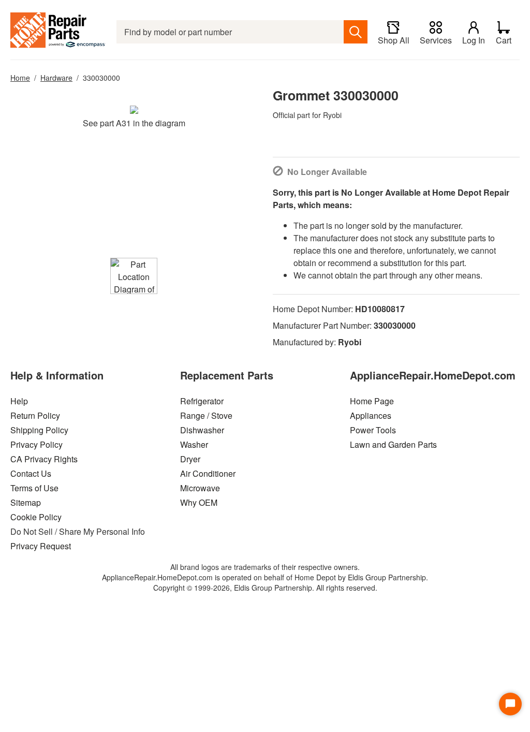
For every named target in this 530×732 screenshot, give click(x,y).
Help (19, 401)
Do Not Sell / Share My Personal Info (77, 531)
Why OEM (198, 502)
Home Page (372, 401)
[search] (355, 31)
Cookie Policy (36, 517)
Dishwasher (202, 430)
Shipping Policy (39, 430)
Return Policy (35, 415)
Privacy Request (40, 546)
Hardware (56, 78)
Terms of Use (34, 488)
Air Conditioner (207, 473)
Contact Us (30, 473)
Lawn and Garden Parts (393, 444)
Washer (194, 444)
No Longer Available (327, 172)
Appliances (370, 415)
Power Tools (373, 430)
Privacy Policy (36, 444)
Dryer (190, 459)
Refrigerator (202, 401)
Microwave (200, 488)
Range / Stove (206, 415)
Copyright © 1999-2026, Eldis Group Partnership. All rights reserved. (265, 587)
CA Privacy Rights (44, 459)
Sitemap (25, 502)
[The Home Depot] (58, 31)
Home (20, 78)
